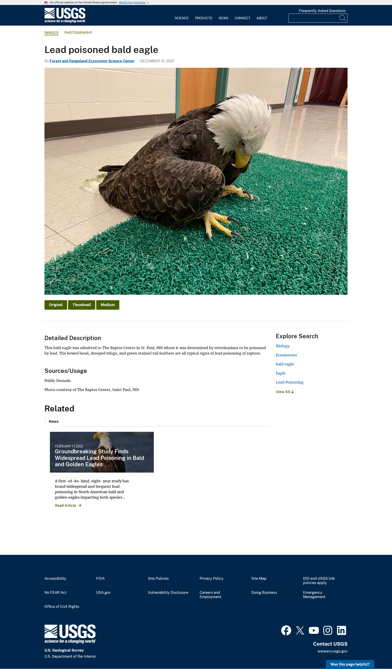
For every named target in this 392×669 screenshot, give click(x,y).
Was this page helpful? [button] (350, 664)
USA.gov (103, 593)
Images (51, 33)
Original (56, 305)
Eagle (281, 373)
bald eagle (285, 364)
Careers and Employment (210, 595)
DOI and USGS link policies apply (319, 581)
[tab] (53, 421)
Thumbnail (82, 305)
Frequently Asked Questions (322, 11)
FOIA (100, 579)
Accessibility (55, 579)
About (262, 18)
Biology (282, 346)
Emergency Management (314, 595)
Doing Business (264, 593)
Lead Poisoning (290, 382)
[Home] (64, 22)
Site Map (259, 579)
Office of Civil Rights (61, 607)
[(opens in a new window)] (286, 629)
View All (283, 392)
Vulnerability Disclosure (168, 593)
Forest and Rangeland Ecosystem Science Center (92, 61)
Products (203, 18)
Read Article (65, 505)
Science (182, 18)
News (223, 18)
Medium (108, 305)
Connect (242, 18)
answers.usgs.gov (333, 651)
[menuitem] (182, 15)
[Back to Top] (375, 652)
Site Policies (158, 579)
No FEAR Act (55, 593)
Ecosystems (286, 355)
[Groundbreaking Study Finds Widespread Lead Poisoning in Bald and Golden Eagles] (102, 452)
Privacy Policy (211, 579)
